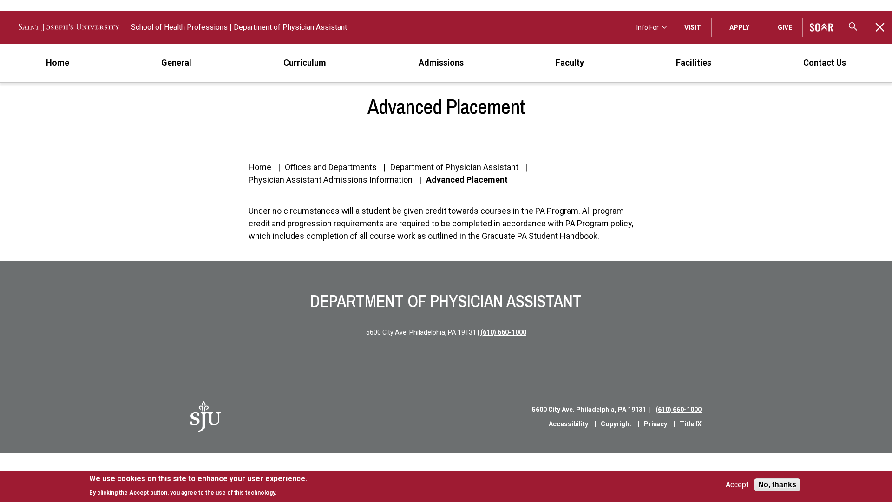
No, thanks (777, 485)
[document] (198, 485)
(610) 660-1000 (503, 332)
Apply (739, 27)
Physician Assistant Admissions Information (331, 180)
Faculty (570, 62)
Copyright (616, 424)
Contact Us (824, 62)
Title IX (691, 424)
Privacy (655, 424)
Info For (647, 27)
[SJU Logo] (205, 416)
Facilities (693, 62)
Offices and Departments (331, 167)
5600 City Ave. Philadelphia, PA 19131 (589, 409)
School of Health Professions (179, 27)
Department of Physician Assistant (290, 27)
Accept (737, 485)
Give (785, 27)
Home (57, 62)
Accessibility (568, 424)
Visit (692, 27)
